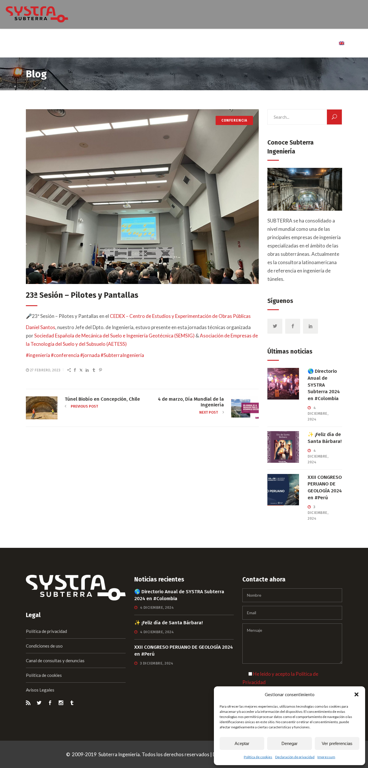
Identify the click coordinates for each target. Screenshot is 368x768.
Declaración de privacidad (295, 757)
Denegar (289, 743)
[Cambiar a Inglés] (342, 43)
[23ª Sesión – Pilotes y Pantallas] (142, 196)
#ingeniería (38, 355)
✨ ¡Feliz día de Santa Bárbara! (168, 623)
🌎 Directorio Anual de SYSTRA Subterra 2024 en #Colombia (324, 385)
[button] (356, 694)
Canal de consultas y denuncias (55, 660)
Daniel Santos (40, 327)
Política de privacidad (46, 631)
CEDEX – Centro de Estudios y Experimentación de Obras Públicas (180, 316)
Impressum (326, 757)
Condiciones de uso (44, 645)
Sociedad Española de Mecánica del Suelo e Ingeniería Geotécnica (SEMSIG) (114, 336)
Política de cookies (258, 757)
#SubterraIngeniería (122, 355)
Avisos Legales (40, 689)
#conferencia (65, 355)
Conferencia (234, 120)
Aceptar (242, 743)
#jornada (90, 355)
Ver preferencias (337, 743)
